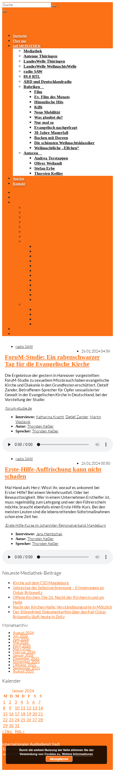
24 (17, 719)
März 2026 (22, 648)
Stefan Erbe (44, 168)
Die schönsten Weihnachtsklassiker (64, 143)
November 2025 (26, 661)
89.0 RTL (32, 76)
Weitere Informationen (77, 754)
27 (34, 719)
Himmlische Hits (48, 102)
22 (5, 719)
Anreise (18, 179)
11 (23, 707)
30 (11, 725)
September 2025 (26, 668)
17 (17, 713)
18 (23, 713)
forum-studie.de (18, 408)
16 (11, 713)
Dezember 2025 (26, 658)
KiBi (38, 107)
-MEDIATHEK (27, 46)
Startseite (20, 36)
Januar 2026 (23, 655)
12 (28, 707)
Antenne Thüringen (40, 56)
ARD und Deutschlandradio (48, 81)
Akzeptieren (59, 758)
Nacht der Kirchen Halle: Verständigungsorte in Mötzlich (62, 607)
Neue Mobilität (47, 112)
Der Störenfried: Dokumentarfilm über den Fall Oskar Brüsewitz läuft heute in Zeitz (59, 614)
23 (11, 719)
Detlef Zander (77, 416)
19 (28, 713)
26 (28, 719)
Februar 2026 (24, 652)
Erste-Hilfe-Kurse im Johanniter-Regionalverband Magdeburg (55, 525)
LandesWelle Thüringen (44, 61)
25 (23, 719)
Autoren (31, 153)
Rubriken (32, 87)
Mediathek (33, 51)
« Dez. (7, 731)
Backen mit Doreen (51, 138)
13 (34, 707)
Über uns (19, 41)
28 (40, 719)
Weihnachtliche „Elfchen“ (56, 148)
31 (17, 725)
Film (38, 92)
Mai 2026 (21, 642)
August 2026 (23, 632)
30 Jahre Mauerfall (51, 132)
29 (5, 725)
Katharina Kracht (50, 416)
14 (40, 707)
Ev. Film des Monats (52, 97)
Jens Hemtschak (49, 533)
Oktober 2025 (24, 664)
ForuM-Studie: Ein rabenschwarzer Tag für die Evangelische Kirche (52, 360)
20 (34, 713)
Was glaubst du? (48, 117)
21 (40, 713)
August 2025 (23, 671)
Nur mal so (44, 122)
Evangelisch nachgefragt (55, 127)
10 (17, 707)
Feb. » (20, 731)
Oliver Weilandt (48, 163)
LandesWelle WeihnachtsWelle (50, 66)
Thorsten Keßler (48, 173)
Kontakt (19, 184)
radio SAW (33, 71)
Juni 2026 (21, 639)
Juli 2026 (20, 635)
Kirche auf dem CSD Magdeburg (41, 582)
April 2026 (22, 645)
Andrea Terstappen (51, 158)
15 (5, 713)
